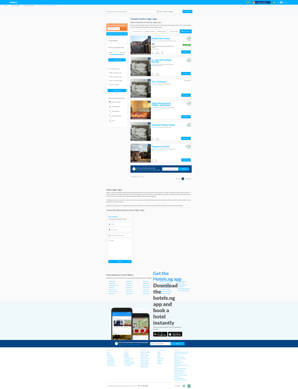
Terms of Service (111, 362)
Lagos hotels (112, 281)
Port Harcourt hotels (114, 285)
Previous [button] (131, 45)
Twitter (126, 352)
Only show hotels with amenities (116, 98)
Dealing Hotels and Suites (180, 380)
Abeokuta (159, 363)
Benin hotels (129, 287)
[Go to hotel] (141, 45)
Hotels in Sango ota (145, 363)
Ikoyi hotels (146, 289)
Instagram (126, 355)
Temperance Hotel (178, 370)
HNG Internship (111, 365)
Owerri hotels (129, 283)
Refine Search (117, 60)
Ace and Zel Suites (178, 378)
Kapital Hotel (177, 363)
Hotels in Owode (145, 360)
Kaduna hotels (129, 291)
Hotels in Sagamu (145, 355)
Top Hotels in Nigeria (129, 362)
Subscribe (123, 28)
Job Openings (110, 358)
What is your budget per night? (116, 47)
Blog (108, 353)
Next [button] (150, 45)
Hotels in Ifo (144, 357)
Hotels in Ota (144, 353)
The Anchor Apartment (179, 371)
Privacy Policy (110, 360)
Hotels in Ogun (144, 362)
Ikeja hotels (146, 281)
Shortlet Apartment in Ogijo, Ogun (117, 34)
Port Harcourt (160, 358)
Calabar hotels (112, 289)
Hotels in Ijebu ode (145, 358)
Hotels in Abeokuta (145, 352)
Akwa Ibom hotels (113, 291)
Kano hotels (129, 285)
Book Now (186, 52)
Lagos (158, 355)
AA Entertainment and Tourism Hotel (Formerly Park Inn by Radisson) (181, 353)
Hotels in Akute (144, 366)
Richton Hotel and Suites (180, 368)
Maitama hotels (146, 287)
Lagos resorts (146, 291)
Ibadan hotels (129, 281)
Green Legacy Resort (179, 357)
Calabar (159, 353)
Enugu (158, 357)
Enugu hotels (129, 293)
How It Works (110, 363)
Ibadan (159, 362)
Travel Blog (126, 357)
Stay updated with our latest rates (116, 25)
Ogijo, (153, 40)
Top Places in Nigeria (129, 363)
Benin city (159, 360)
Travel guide (127, 360)
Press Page (110, 357)
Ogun (156, 40)
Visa (108, 352)
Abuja (158, 352)
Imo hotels (111, 287)
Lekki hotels (146, 283)
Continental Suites (178, 362)
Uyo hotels (128, 289)
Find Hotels (187, 11)
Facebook (126, 353)
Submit (120, 261)
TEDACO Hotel (178, 373)
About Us (109, 355)
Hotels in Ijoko (144, 365)
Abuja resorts (146, 293)
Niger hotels (112, 293)
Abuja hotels (112, 283)
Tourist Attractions (128, 358)
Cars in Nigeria (127, 365)
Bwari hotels (146, 285)
